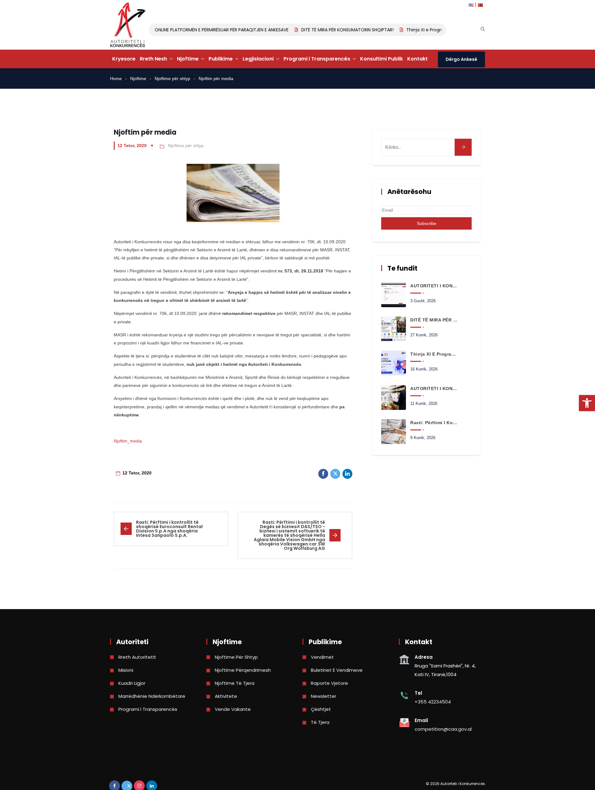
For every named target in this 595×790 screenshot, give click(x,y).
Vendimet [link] (322, 657)
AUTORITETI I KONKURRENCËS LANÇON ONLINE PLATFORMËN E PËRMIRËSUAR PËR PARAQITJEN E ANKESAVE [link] (173, 30)
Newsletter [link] (323, 696)
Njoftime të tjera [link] (234, 683)
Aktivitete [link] (226, 696)
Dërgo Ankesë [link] (461, 59)
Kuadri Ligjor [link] (131, 683)
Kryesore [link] (123, 58)
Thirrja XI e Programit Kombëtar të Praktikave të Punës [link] (433, 354)
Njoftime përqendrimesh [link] (243, 670)
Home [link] (116, 78)
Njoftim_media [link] (128, 440)
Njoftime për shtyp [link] (172, 78)
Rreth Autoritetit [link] (137, 657)
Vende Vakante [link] (233, 709)
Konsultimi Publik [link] (381, 58)
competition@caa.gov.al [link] (443, 729)
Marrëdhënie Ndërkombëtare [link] (151, 696)
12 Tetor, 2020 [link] (132, 145)
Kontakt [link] (417, 58)
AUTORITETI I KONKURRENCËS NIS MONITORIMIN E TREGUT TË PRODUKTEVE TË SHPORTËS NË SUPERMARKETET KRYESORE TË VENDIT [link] (433, 388)
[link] (587, 403)
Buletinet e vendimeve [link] (337, 670)
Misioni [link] (125, 670)
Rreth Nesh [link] (153, 58)
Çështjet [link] (321, 709)
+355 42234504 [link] (433, 701)
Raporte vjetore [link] (329, 683)
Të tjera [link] (320, 722)
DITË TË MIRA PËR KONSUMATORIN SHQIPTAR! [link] (339, 30)
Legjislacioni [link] (258, 58)
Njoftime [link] (188, 58)
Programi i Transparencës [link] (317, 58)
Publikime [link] (221, 58)
